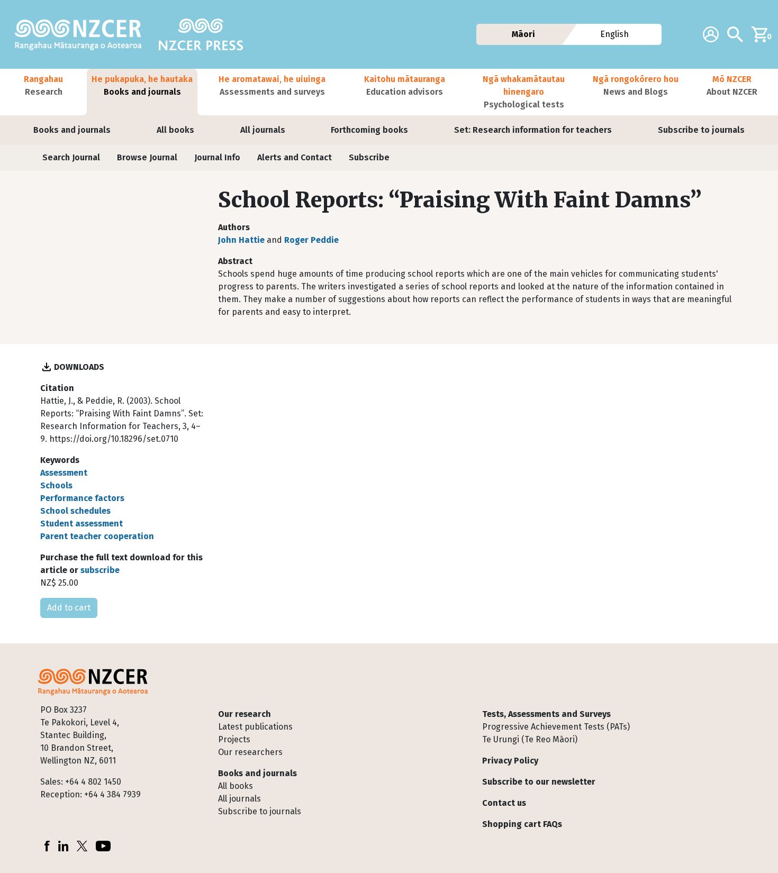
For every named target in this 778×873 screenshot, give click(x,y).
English (615, 34)
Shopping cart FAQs (522, 824)
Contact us (504, 803)
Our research (244, 714)
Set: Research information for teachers (533, 130)
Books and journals (72, 130)
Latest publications (255, 727)
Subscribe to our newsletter (538, 782)
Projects (234, 739)
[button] (43, 92)
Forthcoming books (369, 130)
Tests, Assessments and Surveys (546, 714)
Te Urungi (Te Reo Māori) (529, 739)
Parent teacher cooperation (97, 536)
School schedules (75, 511)
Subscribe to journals (701, 130)
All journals (262, 130)
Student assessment (81, 524)
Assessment (63, 473)
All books (175, 130)
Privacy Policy (510, 761)
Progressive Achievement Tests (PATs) (556, 727)
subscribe (100, 570)
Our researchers (250, 752)
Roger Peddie (311, 240)
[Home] (82, 34)
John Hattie (241, 240)
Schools (56, 485)
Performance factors (82, 498)
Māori (523, 34)
